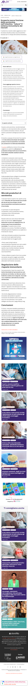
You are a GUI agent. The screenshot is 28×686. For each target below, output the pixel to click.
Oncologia (5, 588)
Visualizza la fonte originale (9, 329)
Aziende (4, 619)
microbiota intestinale (7, 332)
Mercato (10, 619)
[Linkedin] (13, 667)
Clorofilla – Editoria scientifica (9, 638)
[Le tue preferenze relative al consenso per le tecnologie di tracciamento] (2, 683)
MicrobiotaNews (14, 649)
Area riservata (14, 381)
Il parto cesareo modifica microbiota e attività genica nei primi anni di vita (12, 385)
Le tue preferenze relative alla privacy (14, 681)
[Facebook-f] (8, 667)
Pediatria (12, 333)
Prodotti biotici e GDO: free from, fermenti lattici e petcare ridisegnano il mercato (13, 623)
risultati (4, 147)
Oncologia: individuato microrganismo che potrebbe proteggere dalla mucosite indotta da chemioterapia (13, 594)
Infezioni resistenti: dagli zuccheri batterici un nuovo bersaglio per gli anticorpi (13, 473)
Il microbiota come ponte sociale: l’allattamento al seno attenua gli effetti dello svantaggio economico (13, 415)
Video (10, 588)
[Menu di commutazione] (2, 5)
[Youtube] (20, 667)
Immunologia (7, 15)
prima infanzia (14, 332)
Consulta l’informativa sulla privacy (14, 673)
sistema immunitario (21, 332)
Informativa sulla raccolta (9, 684)
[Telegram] (15, 667)
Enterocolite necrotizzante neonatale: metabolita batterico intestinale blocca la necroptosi (13, 444)
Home (2, 15)
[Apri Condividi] (8, 38)
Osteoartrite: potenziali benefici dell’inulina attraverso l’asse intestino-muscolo (13, 564)
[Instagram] (10, 667)
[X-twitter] (18, 667)
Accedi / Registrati (22, 1)
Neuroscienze (6, 381)
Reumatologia (14, 560)
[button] (26, 5)
